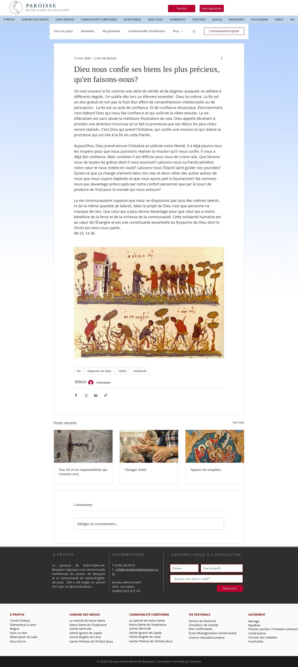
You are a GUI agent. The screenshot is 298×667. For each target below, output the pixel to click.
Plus (176, 31)
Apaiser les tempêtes (205, 470)
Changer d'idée (136, 470)
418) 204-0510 (125, 565)
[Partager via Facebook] (76, 395)
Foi (78, 371)
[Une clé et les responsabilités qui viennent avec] (83, 446)
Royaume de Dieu (99, 371)
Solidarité (139, 371)
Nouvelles (87, 31)
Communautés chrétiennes (146, 31)
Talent (122, 371)
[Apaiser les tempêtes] (214, 446)
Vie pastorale (111, 31)
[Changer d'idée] (149, 446)
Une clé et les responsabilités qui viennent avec (83, 472)
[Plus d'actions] (221, 58)
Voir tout (238, 422)
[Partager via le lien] (106, 395)
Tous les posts (63, 31)
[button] (181, 8)
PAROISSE (41, 6)
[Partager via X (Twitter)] (86, 395)
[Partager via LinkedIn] (96, 395)
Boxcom (196, 661)
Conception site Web (170, 661)
